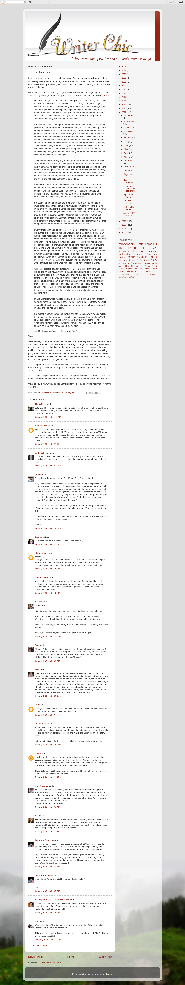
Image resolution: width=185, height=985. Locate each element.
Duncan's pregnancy (128, 269)
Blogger (108, 974)
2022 (124, 78)
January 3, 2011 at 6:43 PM (47, 593)
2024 (124, 70)
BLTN (154, 266)
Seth (139, 244)
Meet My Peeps (142, 266)
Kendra (38, 602)
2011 (124, 112)
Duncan (133, 248)
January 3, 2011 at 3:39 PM (47, 569)
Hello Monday (140, 272)
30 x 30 (129, 266)
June (126, 145)
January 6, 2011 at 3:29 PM (47, 913)
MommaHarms (42, 426)
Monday (126, 277)
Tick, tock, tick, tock (128, 202)
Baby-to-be (136, 263)
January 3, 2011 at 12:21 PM (48, 466)
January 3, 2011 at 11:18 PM (48, 637)
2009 (124, 225)
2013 (124, 105)
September (129, 132)
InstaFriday (144, 269)
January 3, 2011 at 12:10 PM (48, 444)
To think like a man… (128, 208)
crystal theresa (42, 577)
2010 (124, 221)
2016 (124, 93)
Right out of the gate (128, 196)
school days (129, 272)
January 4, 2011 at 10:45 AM (48, 715)
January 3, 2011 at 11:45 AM (48, 417)
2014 (124, 101)
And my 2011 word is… (129, 214)
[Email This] (87, 393)
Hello (127, 274)
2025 (124, 67)
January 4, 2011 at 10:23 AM (48, 696)
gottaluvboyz (41, 453)
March (127, 157)
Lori (37, 705)
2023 (124, 74)
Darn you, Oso (127, 175)
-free (136, 274)
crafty (132, 274)
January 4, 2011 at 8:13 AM (47, 661)
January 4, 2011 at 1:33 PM (47, 807)
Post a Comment (39, 945)
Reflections (143, 260)
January (128, 167)
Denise (38, 474)
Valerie (38, 753)
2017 (124, 89)
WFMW (131, 277)
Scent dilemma (128, 181)
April (126, 153)
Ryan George (41, 724)
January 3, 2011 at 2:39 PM (47, 544)
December (129, 115)
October (128, 128)
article (106, 95)
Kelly (37, 816)
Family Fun (143, 257)
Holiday (122, 257)
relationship (127, 244)
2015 (124, 97)
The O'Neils (40, 404)
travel (132, 260)
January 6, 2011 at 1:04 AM (47, 867)
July (126, 141)
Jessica (38, 537)
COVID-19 (142, 274)
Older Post (105, 956)
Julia (37, 921)
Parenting (152, 254)
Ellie (37, 669)
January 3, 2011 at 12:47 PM (48, 528)
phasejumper (41, 553)
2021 (124, 82)
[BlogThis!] (90, 393)
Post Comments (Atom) (51, 963)
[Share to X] (92, 393)
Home (71, 956)
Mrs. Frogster (41, 786)
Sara (37, 645)
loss (143, 251)
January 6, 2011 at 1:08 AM (47, 891)
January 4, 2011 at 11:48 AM (48, 745)
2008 (124, 229)
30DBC (132, 257)
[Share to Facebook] (95, 393)
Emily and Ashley (43, 840)
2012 (124, 108)
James (147, 263)
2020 (124, 86)
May (126, 149)
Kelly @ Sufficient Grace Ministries (52, 900)
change (139, 254)
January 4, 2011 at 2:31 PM (47, 831)
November (129, 122)
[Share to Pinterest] (98, 393)
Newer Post (35, 956)
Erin (145, 248)
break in (149, 272)
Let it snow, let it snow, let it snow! (129, 188)
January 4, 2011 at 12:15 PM (48, 777)
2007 (124, 233)
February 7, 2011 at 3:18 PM (48, 940)
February (128, 161)
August (127, 138)
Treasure (127, 170)
